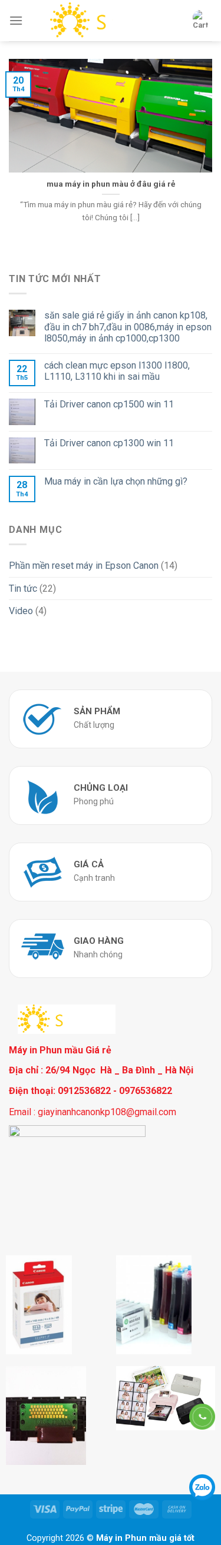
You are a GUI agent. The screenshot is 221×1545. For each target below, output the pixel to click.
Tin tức (23, 588)
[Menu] (16, 20)
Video (21, 610)
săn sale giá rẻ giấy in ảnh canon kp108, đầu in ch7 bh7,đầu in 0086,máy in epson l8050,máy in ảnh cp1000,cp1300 (128, 326)
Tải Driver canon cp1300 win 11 (109, 443)
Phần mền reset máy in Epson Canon (84, 565)
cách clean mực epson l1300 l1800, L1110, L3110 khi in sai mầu (117, 371)
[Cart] (200, 20)
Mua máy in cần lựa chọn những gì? (115, 481)
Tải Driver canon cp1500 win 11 (109, 404)
